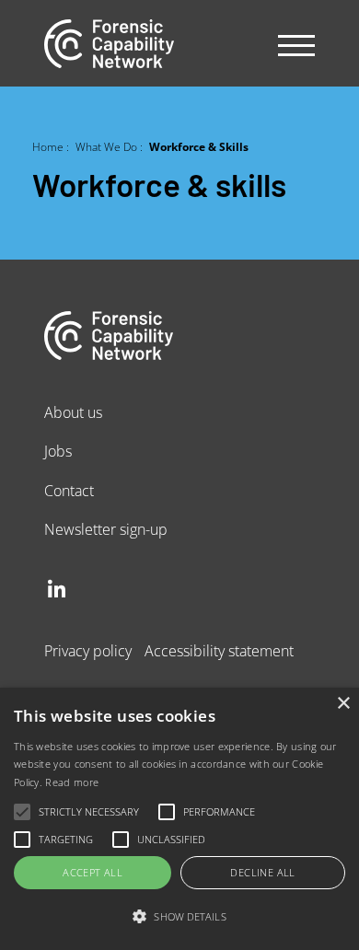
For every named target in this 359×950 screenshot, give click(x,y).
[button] (179, 917)
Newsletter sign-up (106, 529)
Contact (69, 490)
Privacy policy (88, 650)
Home (48, 146)
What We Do (106, 146)
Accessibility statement (219, 650)
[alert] (179, 819)
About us (73, 412)
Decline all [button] (262, 872)
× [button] (343, 704)
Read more (71, 782)
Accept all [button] (92, 872)
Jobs (58, 450)
